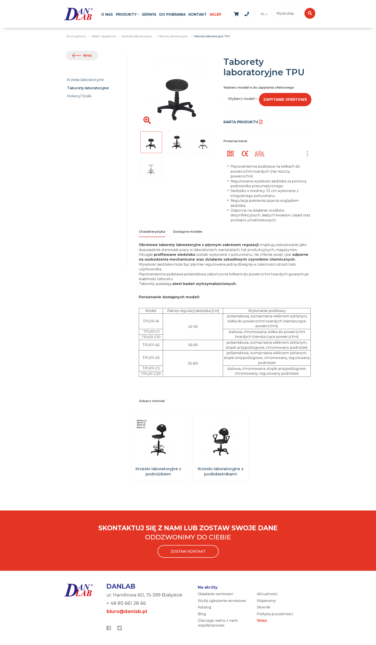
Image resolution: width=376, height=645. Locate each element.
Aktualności (267, 594)
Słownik (263, 607)
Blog (202, 614)
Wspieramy (266, 601)
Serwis (149, 14)
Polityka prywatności (275, 614)
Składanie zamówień (215, 594)
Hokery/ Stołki (79, 96)
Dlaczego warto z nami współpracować (218, 622)
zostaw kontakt (188, 551)
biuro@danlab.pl (126, 611)
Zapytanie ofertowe (285, 100)
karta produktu (240, 122)
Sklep (215, 14)
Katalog (204, 607)
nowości (257, 13)
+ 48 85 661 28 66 (126, 603)
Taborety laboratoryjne (88, 88)
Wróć (87, 55)
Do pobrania (172, 14)
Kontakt (197, 14)
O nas (107, 14)
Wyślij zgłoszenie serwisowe (222, 601)
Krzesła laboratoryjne (85, 80)
